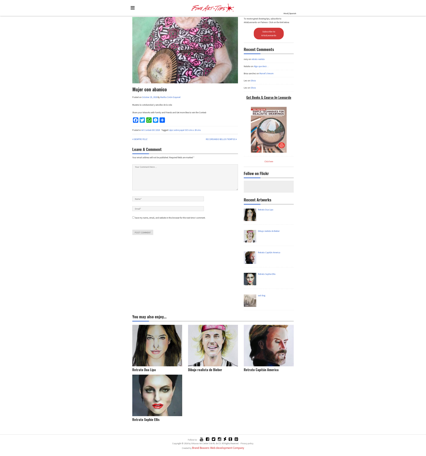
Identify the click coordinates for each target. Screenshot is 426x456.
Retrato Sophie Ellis (146, 419)
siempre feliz (140, 139)
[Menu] (133, 7)
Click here (268, 161)
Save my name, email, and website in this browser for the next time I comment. (170, 217)
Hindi (286, 13)
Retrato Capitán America (261, 369)
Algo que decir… (261, 66)
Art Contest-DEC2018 (150, 130)
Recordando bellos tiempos (221, 139)
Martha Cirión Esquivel (170, 97)
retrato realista (258, 59)
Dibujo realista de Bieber (205, 369)
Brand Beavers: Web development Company (218, 448)
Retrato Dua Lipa (144, 369)
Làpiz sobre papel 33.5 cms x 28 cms (185, 130)
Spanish (292, 13)
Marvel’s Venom (266, 73)
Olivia (253, 80)
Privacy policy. (247, 443)
